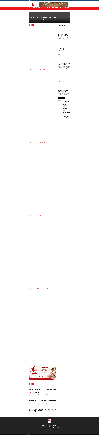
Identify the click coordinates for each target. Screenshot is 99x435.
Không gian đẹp (64, 7)
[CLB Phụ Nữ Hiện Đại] (64, 24)
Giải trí (60, 7)
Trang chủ (28, 7)
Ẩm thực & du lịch (69, 7)
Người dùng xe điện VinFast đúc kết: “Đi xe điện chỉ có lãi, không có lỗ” (33, 401)
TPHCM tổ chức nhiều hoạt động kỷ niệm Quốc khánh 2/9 (64, 64)
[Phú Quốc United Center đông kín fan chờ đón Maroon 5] (51, 397)
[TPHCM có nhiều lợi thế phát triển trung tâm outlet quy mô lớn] (59, 117)
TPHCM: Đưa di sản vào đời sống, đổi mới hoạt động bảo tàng (66, 113)
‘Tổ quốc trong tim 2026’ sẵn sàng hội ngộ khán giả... (63, 77)
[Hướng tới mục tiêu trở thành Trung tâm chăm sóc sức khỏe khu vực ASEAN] (42, 406)
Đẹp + (31, 7)
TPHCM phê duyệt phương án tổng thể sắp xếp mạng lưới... (63, 35)
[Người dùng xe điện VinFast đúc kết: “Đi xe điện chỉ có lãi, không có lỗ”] (33, 397)
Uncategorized (33, 10)
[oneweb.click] (42, 373)
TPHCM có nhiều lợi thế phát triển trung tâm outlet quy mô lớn (66, 117)
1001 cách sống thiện (40, 7)
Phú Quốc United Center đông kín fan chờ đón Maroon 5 (51, 401)
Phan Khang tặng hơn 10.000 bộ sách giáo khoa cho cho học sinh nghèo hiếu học (35, 389)
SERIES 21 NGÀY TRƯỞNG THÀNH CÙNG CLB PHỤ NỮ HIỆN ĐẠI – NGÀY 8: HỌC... (66, 101)
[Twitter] (48, 430)
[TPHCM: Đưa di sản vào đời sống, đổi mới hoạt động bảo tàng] (59, 113)
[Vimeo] (50, 430)
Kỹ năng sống (46, 7)
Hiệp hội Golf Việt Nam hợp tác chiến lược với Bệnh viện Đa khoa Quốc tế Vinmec (42, 401)
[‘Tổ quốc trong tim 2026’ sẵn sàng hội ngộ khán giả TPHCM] (64, 73)
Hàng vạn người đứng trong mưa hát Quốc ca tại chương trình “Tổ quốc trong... (66, 105)
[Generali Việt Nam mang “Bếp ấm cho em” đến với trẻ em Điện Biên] (51, 406)
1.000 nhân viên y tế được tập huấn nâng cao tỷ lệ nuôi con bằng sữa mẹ (50, 389)
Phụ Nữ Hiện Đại (35, 7)
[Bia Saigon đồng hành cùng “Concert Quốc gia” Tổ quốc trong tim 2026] (64, 44)
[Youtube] (52, 430)
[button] (72, 0)
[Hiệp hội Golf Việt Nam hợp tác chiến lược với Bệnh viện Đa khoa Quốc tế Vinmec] (42, 397)
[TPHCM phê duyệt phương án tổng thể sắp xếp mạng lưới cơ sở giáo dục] (64, 30)
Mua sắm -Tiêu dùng (51, 7)
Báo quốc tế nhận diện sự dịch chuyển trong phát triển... (63, 91)
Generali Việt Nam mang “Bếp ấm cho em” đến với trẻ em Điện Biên (51, 410)
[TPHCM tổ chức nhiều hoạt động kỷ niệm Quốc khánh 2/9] (64, 59)
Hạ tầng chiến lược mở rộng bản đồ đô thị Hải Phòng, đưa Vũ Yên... (66, 109)
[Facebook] (46, 430)
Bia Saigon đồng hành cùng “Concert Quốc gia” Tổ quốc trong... (63, 49)
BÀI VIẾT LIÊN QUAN (32, 392)
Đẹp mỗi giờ (56, 7)
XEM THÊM (38, 392)
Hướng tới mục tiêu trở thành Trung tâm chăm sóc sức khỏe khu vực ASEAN (42, 410)
